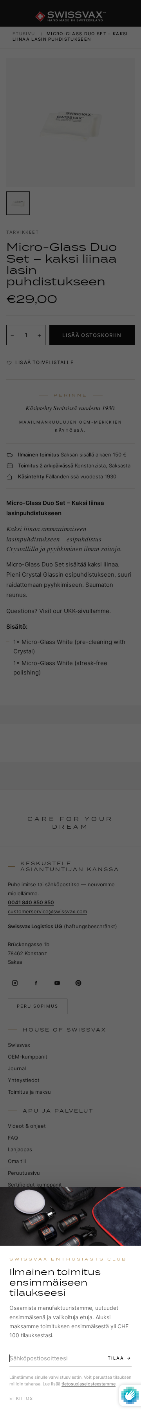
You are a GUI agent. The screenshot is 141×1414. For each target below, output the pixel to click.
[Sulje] (128, 1199)
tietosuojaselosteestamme (88, 1384)
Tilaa (116, 1358)
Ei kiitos (21, 1398)
